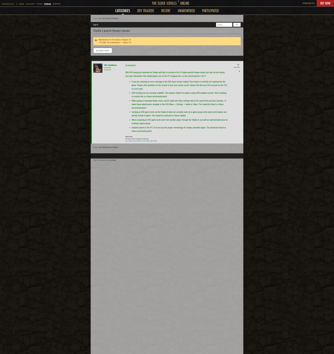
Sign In (95, 25)
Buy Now (325, 3)
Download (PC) (309, 3)
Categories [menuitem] (122, 10)
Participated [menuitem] (210, 10)
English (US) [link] (8, 4)
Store (39, 4)
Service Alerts (138, 141)
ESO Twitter (146, 141)
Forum (47, 4)
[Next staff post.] (239, 71)
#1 (238, 65)
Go (237, 25)
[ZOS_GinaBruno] (97, 68)
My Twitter (154, 141)
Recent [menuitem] (165, 10)
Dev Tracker (128, 141)
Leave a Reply (103, 51)
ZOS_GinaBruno (110, 65)
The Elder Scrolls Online (170, 3)
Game (21, 4)
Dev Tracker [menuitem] (145, 10)
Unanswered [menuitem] (186, 10)
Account (30, 4)
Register (104, 160)
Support (57, 4)
